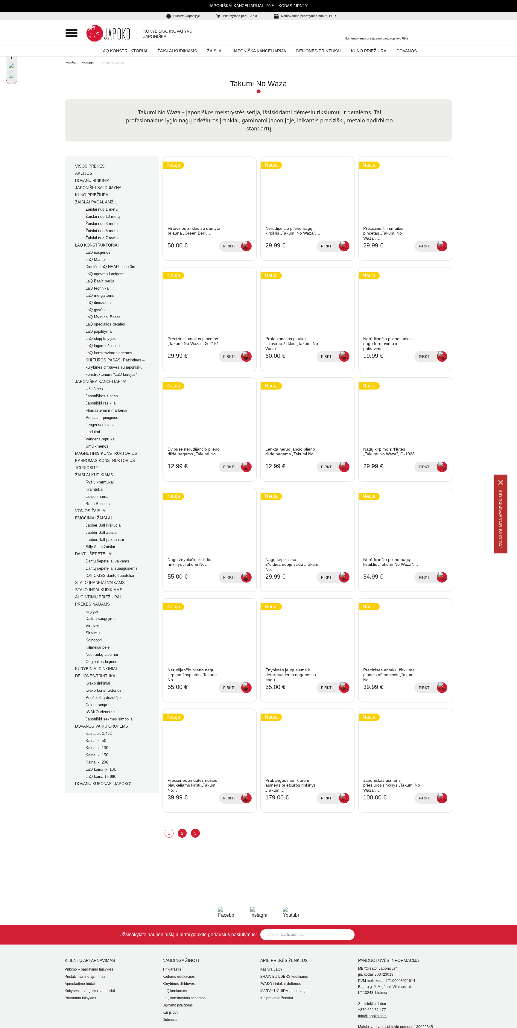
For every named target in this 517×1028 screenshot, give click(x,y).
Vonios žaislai (91, 511)
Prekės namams (92, 604)
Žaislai (215, 50)
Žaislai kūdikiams (177, 50)
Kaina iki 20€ (97, 762)
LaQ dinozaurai (99, 302)
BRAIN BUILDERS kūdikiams (284, 976)
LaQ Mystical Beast (103, 317)
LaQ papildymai (99, 331)
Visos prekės (90, 166)
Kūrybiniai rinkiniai (96, 669)
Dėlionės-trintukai (318, 50)
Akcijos (83, 173)
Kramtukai (94, 489)
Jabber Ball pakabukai (105, 539)
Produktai (87, 63)
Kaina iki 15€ (97, 755)
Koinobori (94, 640)
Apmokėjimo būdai (80, 984)
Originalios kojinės (101, 661)
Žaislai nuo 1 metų (102, 209)
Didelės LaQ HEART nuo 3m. (111, 266)
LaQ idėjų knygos (101, 338)
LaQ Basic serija (100, 281)
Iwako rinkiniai (98, 683)
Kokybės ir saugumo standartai (90, 991)
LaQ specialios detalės (105, 324)
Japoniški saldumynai (99, 187)
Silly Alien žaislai (100, 547)
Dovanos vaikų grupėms (101, 726)
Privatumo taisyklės (80, 998)
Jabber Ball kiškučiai (103, 525)
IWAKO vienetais (100, 712)
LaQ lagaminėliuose (103, 345)
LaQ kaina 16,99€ (101, 776)
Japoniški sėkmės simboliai (109, 719)
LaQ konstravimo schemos (109, 353)
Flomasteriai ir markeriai (106, 410)
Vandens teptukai (100, 439)
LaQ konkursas (174, 991)
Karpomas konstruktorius (105, 460)
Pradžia (70, 63)
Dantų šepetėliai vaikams (107, 561)
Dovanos (406, 50)
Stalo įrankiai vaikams (100, 582)
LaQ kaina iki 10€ (101, 769)
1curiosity (86, 468)
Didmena (169, 1020)
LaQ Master (96, 259)
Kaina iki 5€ (96, 740)
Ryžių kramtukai (100, 482)
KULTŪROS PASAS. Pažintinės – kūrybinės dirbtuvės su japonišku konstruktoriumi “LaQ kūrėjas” (115, 367)
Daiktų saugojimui (101, 618)
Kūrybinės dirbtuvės (178, 984)
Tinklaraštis (171, 969)
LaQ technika (97, 288)
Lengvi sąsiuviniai (101, 424)
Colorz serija (96, 704)
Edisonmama (97, 496)
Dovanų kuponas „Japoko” (103, 783)
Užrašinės (94, 389)
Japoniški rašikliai (101, 403)
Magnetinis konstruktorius (106, 453)
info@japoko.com (372, 1016)
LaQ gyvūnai (96, 310)
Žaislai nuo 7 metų (102, 238)
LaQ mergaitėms (100, 295)
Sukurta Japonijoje (186, 16)
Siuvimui (93, 633)
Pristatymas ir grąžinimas (85, 976)
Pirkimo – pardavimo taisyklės (89, 969)
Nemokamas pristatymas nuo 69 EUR (308, 16)
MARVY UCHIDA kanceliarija (284, 991)
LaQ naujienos (98, 252)
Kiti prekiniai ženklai (276, 998)
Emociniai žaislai (93, 518)
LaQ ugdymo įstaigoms (106, 274)
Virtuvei (92, 626)
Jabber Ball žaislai (101, 532)
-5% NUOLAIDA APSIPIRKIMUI (500, 519)
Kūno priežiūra (368, 50)
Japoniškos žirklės (102, 396)
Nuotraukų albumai (102, 654)
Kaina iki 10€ (97, 748)
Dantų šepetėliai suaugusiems (112, 568)
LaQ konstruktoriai (124, 50)
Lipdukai (93, 432)
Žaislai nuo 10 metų (103, 216)
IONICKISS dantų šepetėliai (110, 575)
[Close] (500, 482)
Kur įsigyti (170, 1012)
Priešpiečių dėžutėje (103, 697)
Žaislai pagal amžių (96, 202)
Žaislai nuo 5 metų (102, 231)
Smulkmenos (97, 446)
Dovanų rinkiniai (93, 180)
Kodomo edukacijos (178, 976)
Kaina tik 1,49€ (99, 733)
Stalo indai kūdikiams (98, 590)
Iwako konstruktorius (103, 690)
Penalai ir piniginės (102, 417)
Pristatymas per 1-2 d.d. (240, 16)
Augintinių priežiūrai (98, 597)
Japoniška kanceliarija (259, 50)
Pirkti (229, 246)
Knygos (92, 611)
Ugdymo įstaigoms (177, 1005)
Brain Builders (98, 503)
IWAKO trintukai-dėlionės (280, 984)
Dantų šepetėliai (93, 554)
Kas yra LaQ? (271, 969)
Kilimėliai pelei (98, 647)
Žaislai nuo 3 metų (102, 223)
